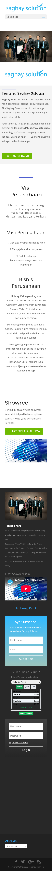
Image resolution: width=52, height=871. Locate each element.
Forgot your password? (18, 742)
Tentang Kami (13, 525)
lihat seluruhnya (24, 431)
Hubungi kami (16, 156)
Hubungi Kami (26, 608)
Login (26, 750)
